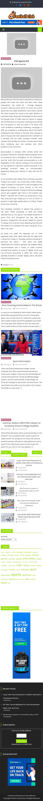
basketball (28, 552)
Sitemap (32, 796)
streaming (4, 579)
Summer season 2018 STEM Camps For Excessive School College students (22, 424)
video (27, 579)
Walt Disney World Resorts (7, 452)
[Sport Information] (21, 343)
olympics (25, 562)
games (4, 558)
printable (4, 565)
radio (19, 565)
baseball (20, 552)
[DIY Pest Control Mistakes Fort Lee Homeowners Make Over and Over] (7, 477)
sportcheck (5, 575)
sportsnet (26, 575)
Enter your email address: (22, 737)
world (4, 582)
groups (19, 559)
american (8, 552)
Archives (4, 536)
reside (32, 565)
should (18, 570)
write (9, 583)
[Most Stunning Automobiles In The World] (21, 287)
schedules (4, 570)
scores (12, 569)
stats (34, 575)
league (39, 559)
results (38, 565)
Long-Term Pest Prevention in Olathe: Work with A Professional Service (29, 462)
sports (11, 265)
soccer (25, 569)
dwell (22, 555)
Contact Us (11, 796)
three (22, 579)
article (14, 552)
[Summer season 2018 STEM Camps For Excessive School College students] (21, 404)
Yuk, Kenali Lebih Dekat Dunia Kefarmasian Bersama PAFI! (29, 515)
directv (17, 555)
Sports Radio (6, 58)
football (35, 555)
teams (12, 579)
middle (3, 562)
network (9, 562)
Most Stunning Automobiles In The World (22, 305)
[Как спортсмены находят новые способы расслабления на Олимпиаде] (7, 504)
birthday (35, 552)
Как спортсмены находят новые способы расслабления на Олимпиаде (28, 503)
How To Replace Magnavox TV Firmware (38, 452)
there (18, 579)
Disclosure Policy (22, 796)
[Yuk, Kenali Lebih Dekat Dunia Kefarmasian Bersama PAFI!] (7, 518)
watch (33, 579)
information (29, 558)
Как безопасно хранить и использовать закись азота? (29, 489)
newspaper (17, 562)
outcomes (33, 562)
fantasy (28, 555)
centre (3, 555)
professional (12, 565)
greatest (12, 559)
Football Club (27, 744)
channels (10, 555)
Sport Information (21, 361)
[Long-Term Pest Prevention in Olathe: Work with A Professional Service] (7, 464)
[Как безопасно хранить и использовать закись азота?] (7, 491)
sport (33, 569)
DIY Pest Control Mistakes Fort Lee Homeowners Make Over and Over (29, 476)
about (2, 552)
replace (26, 565)
